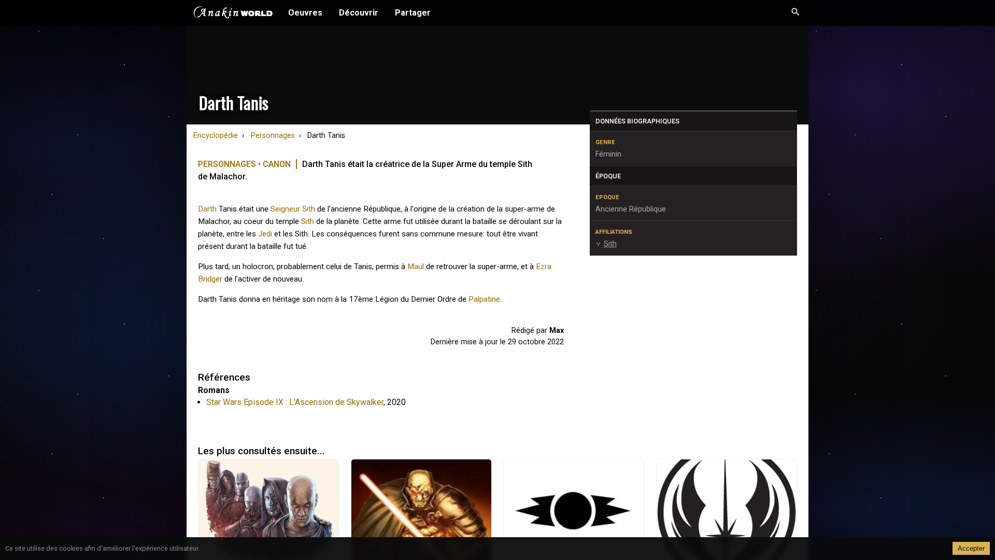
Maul (415, 266)
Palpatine (484, 299)
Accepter (971, 548)
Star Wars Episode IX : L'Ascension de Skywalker (294, 402)
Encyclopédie (215, 135)
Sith (307, 221)
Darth (207, 209)
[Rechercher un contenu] (795, 13)
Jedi (265, 234)
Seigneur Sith (293, 209)
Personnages (273, 135)
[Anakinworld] (233, 14)
